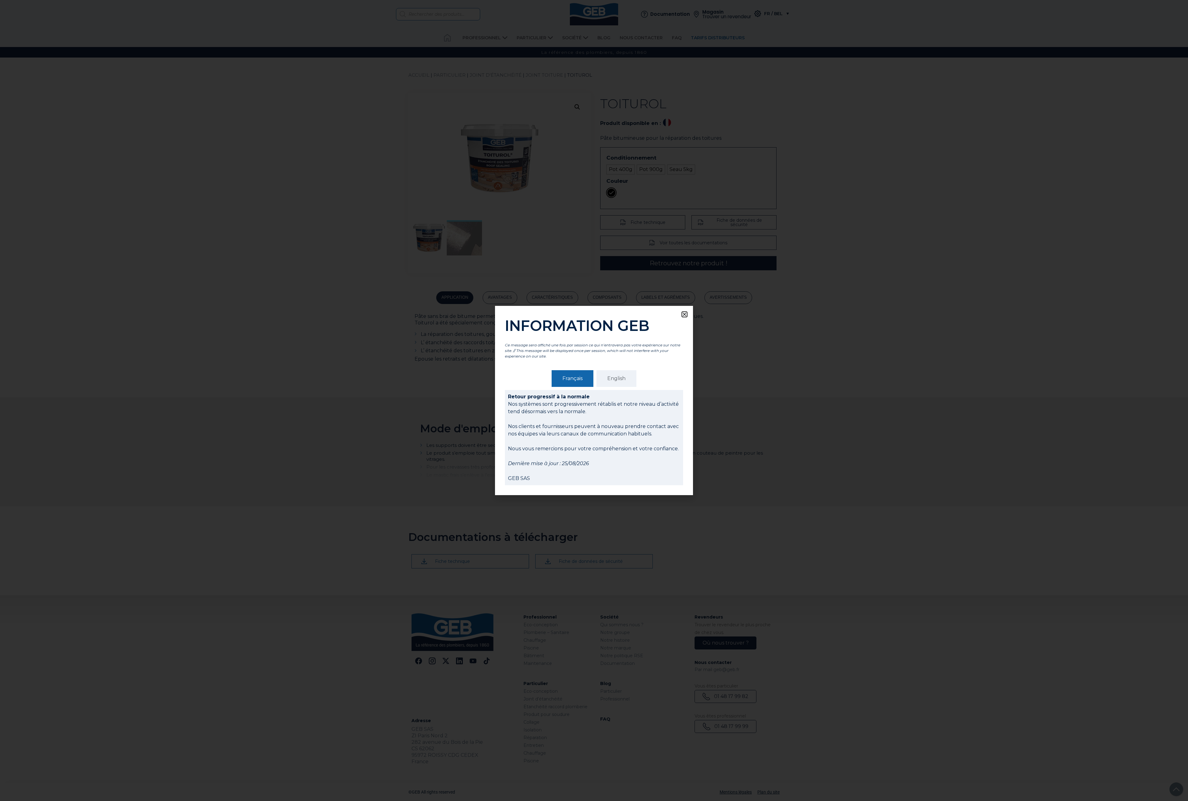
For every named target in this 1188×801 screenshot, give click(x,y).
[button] (684, 314)
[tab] (572, 378)
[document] (594, 400)
